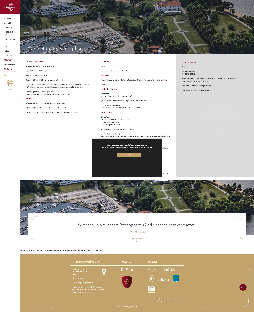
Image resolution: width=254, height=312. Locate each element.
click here (164, 80)
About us (7, 60)
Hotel (6, 51)
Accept (129, 155)
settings (149, 147)
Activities (8, 55)
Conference (8, 27)
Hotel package (9, 39)
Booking (7, 18)
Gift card (7, 23)
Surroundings (9, 64)
